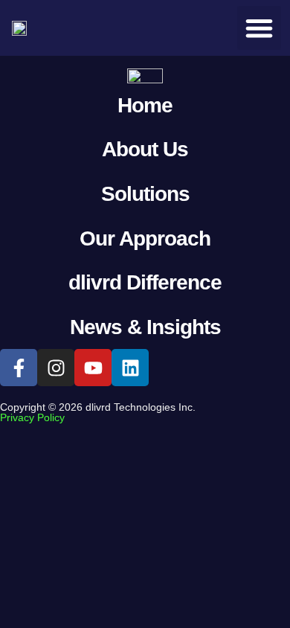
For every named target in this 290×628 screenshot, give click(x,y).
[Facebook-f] (18, 367)
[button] (259, 28)
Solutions (145, 193)
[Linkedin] (130, 367)
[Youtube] (93, 367)
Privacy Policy (32, 417)
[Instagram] (55, 367)
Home (145, 105)
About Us (145, 149)
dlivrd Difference (145, 282)
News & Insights (145, 327)
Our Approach (145, 238)
